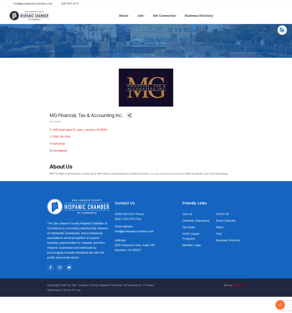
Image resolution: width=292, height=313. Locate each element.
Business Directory (228, 240)
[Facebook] (50, 267)
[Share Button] (129, 115)
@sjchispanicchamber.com (137, 231)
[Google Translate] (282, 30)
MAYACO (239, 285)
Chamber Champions (195, 220)
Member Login (191, 245)
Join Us (187, 214)
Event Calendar (226, 220)
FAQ (219, 233)
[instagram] (59, 267)
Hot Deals (188, 227)
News (219, 227)
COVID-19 (222, 214)
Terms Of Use (72, 290)
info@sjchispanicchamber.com (32, 3)
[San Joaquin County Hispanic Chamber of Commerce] (29, 15)
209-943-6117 (69, 3)
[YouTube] (69, 267)
